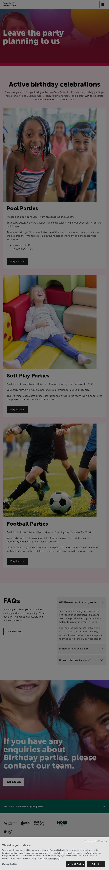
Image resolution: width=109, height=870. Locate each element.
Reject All (96, 864)
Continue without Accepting (96, 841)
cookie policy (53, 858)
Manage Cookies (9, 864)
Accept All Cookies (76, 864)
